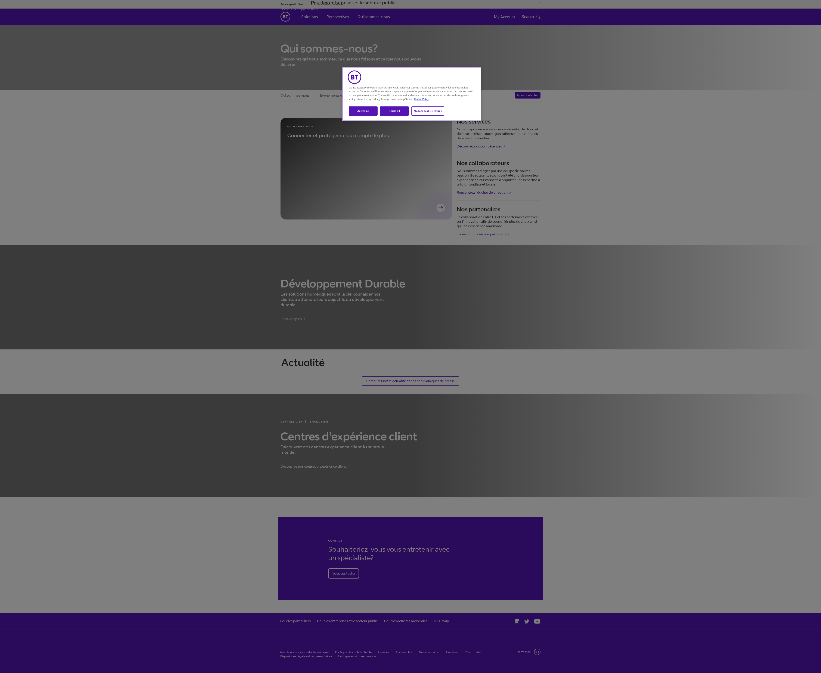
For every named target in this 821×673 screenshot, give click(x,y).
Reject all (394, 110)
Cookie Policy (421, 99)
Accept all (363, 110)
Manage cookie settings (428, 110)
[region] (411, 94)
